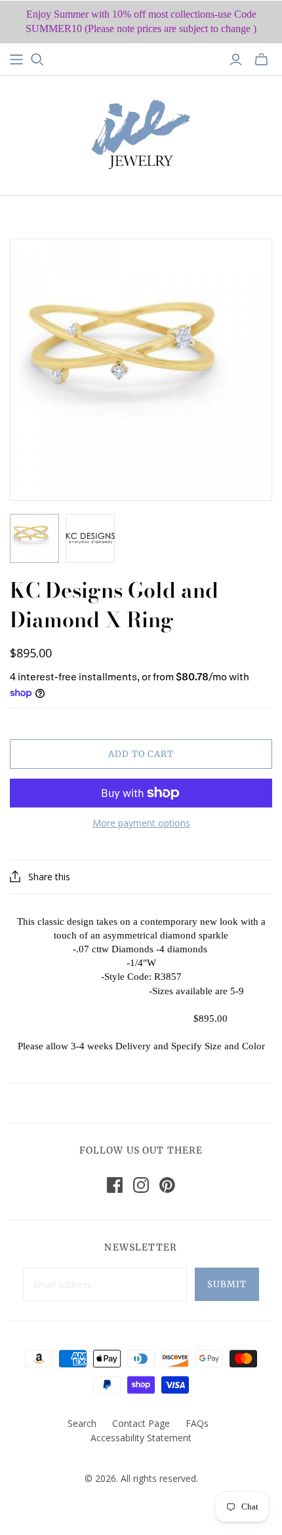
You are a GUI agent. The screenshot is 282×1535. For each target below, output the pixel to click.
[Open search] (37, 59)
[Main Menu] (16, 59)
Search (82, 1423)
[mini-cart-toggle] (261, 59)
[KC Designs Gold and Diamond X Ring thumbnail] (34, 538)
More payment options (141, 823)
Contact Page (141, 1423)
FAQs (197, 1423)
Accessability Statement (141, 1437)
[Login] (236, 59)
